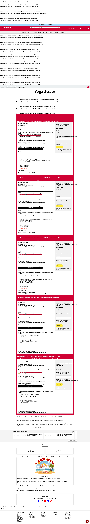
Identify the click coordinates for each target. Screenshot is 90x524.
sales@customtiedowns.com (49, 427)
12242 (27, 242)
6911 (27, 302)
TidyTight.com (43, 516)
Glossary (54, 513)
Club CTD (30, 514)
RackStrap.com (43, 514)
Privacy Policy (31, 515)
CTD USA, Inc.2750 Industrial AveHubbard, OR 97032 (68, 514)
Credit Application (19, 520)
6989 (27, 182)
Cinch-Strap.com (43, 515)
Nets (56, 32)
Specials (62, 32)
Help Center (19, 513)
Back (2, 508)
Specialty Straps (37, 32)
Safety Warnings (55, 514)
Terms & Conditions (32, 516)
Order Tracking (19, 517)
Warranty (18, 516)
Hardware (51, 32)
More (67, 32)
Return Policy (19, 515)
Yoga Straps (21, 87)
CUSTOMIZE (30, 207)
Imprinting (30, 32)
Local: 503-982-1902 (68, 517)
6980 (27, 123)
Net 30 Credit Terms (20, 519)
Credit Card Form (19, 521)
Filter (88, 86)
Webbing (45, 32)
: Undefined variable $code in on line (35, 133)
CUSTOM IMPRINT (23, 168)
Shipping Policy (19, 514)
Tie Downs (23, 32)
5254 (27, 361)
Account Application (20, 518)
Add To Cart (59, 205)
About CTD (30, 513)
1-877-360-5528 (71, 28)
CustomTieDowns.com (44, 513)
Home (2, 87)
